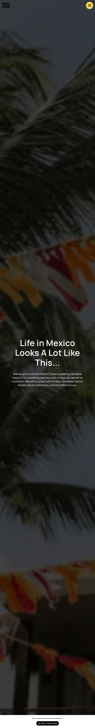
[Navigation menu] (89, 5)
